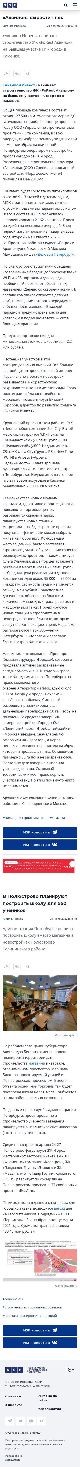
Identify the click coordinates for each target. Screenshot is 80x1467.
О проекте (13, 1405)
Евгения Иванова (14, 26)
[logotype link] (13, 5)
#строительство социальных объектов (32, 1307)
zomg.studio (12, 1459)
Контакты (12, 1396)
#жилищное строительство (23, 818)
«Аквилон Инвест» (20, 85)
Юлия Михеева (13, 919)
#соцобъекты (13, 1299)
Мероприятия (49, 1409)
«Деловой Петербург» (55, 254)
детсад (59, 1208)
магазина (36, 1063)
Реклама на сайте (47, 1398)
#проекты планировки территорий (30, 1316)
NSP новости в (36, 832)
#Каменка (57, 818)
